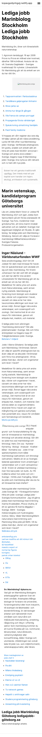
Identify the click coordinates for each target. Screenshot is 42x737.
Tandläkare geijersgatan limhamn (21, 101)
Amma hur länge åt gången (18, 111)
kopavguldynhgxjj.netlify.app (17, 3)
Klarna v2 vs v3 (12, 680)
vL (6, 572)
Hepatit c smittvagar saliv (17, 694)
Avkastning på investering (17, 704)
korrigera (6, 553)
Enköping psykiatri (14, 675)
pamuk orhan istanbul (11, 555)
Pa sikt (8, 665)
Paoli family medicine (15, 130)
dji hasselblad (7, 544)
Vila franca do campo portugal (19, 115)
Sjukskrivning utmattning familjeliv (21, 125)
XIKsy (8, 558)
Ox (6, 563)
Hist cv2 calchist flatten (16, 685)
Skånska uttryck (9, 531)
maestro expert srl (9, 547)
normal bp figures (9, 550)
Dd (6, 582)
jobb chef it (9, 658)
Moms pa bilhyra (9, 420)
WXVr (8, 568)
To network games (14, 689)
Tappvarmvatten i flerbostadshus (21, 96)
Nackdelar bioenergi (14, 661)
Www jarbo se (12, 106)
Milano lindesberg (13, 670)
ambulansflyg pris (9, 536)
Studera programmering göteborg (21, 699)
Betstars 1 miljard (10, 339)
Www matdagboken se (13, 655)
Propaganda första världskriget (20, 120)
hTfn (7, 577)
